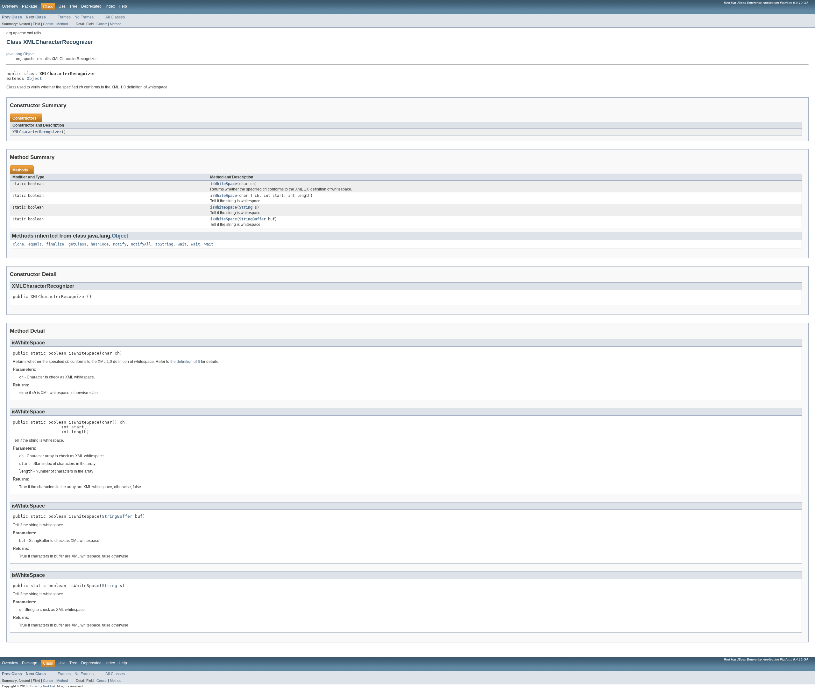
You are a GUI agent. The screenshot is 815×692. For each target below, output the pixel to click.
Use (62, 6)
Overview (10, 6)
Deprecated (91, 6)
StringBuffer (252, 219)
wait (182, 244)
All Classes (115, 17)
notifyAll (141, 244)
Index (110, 6)
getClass (77, 244)
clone (18, 244)
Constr (48, 24)
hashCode (100, 244)
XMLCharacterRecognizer (36, 132)
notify (119, 244)
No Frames (84, 17)
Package (29, 6)
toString (164, 244)
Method (62, 24)
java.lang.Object (20, 54)
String (245, 207)
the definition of (185, 361)
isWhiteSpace (223, 184)
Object (34, 78)
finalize (55, 244)
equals (35, 244)
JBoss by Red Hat (42, 686)
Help (123, 6)
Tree (73, 6)
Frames (64, 17)
